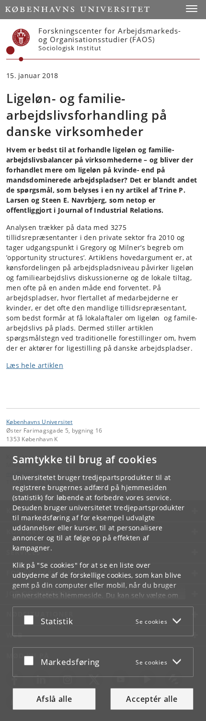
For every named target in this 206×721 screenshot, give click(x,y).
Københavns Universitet (39, 421)
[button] (191, 8)
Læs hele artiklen (34, 365)
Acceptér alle (151, 699)
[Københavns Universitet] (18, 45)
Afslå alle (54, 699)
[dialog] (103, 583)
